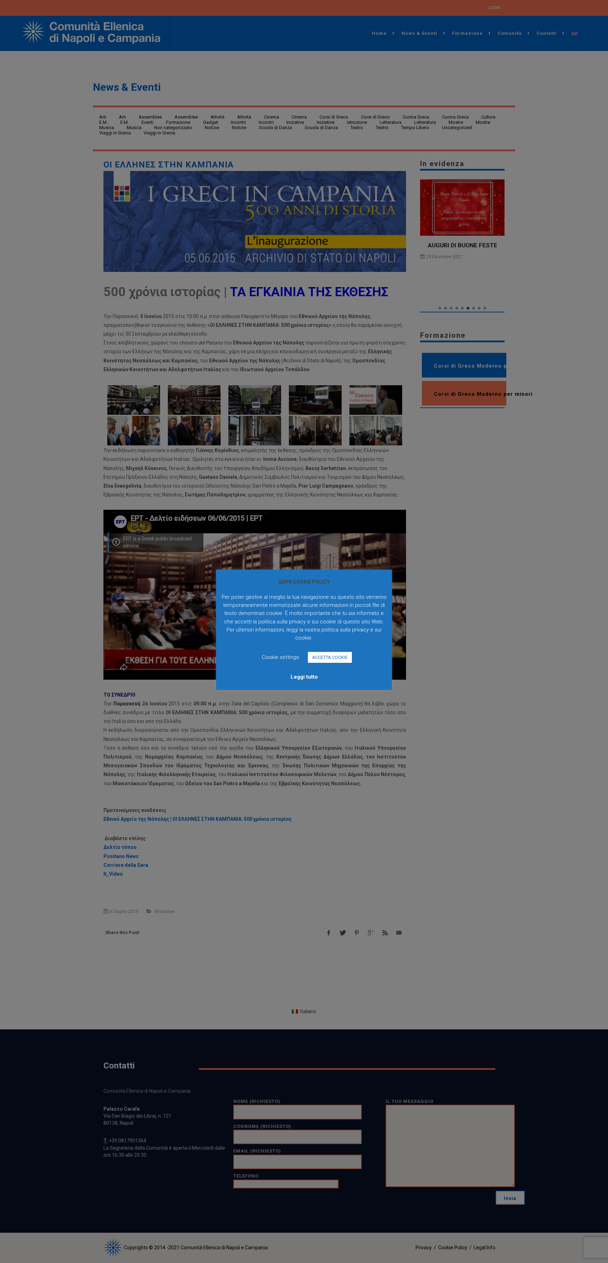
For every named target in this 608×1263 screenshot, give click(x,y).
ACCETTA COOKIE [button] (330, 657)
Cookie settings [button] (280, 657)
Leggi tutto (304, 677)
